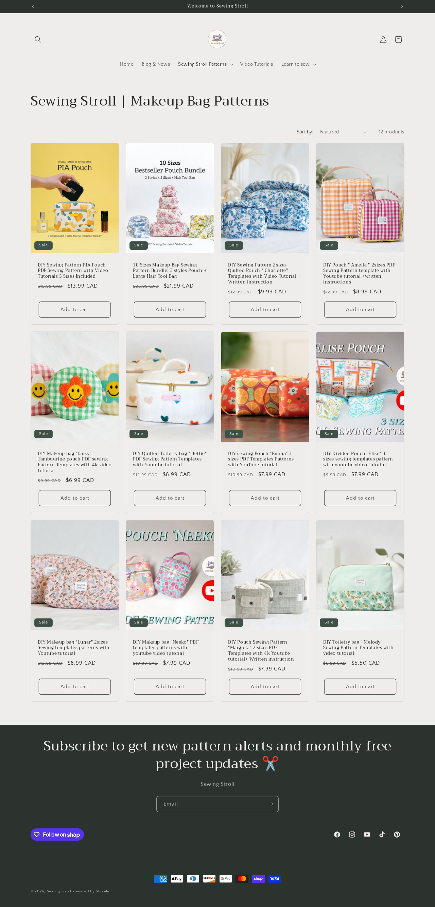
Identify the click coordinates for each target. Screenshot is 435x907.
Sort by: (305, 132)
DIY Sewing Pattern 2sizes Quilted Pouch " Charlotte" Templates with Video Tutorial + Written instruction (264, 273)
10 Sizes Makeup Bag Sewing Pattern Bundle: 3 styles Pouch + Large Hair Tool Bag (170, 270)
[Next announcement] (402, 6)
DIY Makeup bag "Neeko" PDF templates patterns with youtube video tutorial (166, 648)
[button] (38, 39)
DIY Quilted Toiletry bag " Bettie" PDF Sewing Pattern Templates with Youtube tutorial (170, 459)
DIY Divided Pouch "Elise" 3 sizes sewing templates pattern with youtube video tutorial (358, 459)
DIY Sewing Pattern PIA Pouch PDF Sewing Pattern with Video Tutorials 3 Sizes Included (73, 270)
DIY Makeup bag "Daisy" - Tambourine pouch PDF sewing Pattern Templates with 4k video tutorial (75, 462)
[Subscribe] (270, 804)
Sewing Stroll (59, 891)
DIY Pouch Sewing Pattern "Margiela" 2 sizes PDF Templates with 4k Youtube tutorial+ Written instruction (261, 650)
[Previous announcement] (32, 6)
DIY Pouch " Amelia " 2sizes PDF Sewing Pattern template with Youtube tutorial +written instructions (359, 273)
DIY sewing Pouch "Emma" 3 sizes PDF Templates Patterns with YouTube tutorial (261, 459)
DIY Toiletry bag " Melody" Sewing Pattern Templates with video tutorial (358, 648)
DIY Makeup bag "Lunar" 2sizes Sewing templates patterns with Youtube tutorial (74, 648)
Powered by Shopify (90, 891)
